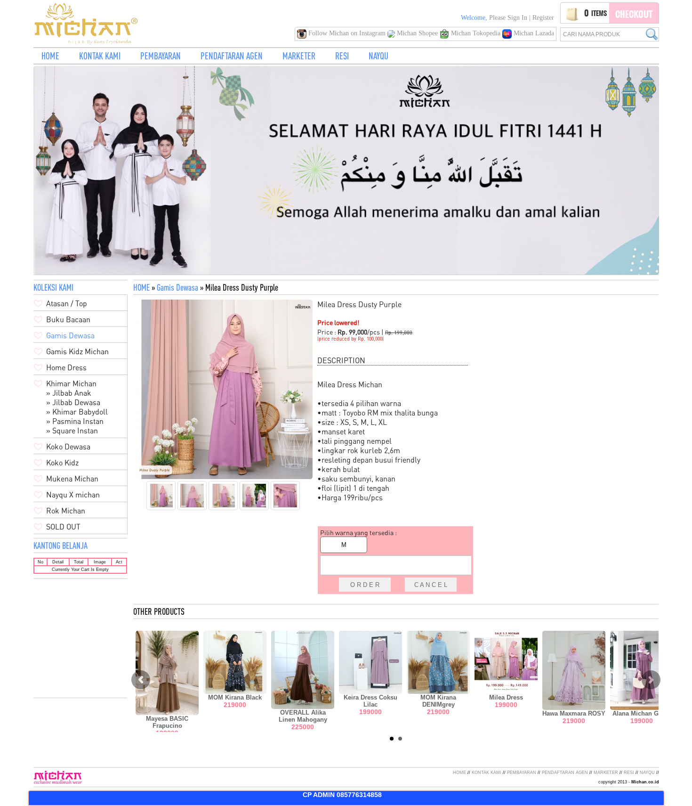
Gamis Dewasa (177, 287)
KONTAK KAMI (100, 55)
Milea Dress (506, 697)
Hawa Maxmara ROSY (573, 713)
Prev (140, 679)
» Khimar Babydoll (77, 411)
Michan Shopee (417, 33)
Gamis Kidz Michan (77, 351)
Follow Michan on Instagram (346, 33)
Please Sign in (508, 17)
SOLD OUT (63, 526)
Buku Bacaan (68, 319)
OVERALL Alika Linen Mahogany (303, 716)
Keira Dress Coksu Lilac (370, 701)
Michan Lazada (533, 33)
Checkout (633, 14)
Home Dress (66, 367)
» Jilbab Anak (68, 393)
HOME (50, 55)
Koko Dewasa (68, 446)
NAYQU (378, 55)
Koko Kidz (62, 462)
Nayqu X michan (73, 494)
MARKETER (298, 55)
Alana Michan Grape (641, 713)
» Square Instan (72, 430)
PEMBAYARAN (160, 55)
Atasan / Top (66, 303)
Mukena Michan (72, 478)
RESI (342, 55)
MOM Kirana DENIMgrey (438, 701)
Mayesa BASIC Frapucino (167, 722)
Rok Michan (65, 510)
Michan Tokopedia (475, 33)
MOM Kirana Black (235, 697)
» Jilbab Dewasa (73, 402)
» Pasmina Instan (75, 421)
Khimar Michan (71, 383)
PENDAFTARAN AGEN (232, 55)
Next (651, 679)
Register (543, 17)
